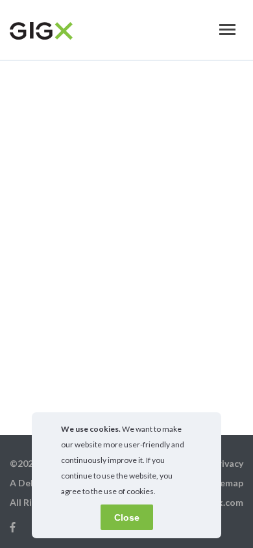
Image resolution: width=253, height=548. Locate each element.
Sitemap (225, 482)
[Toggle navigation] (227, 29)
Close (126, 517)
